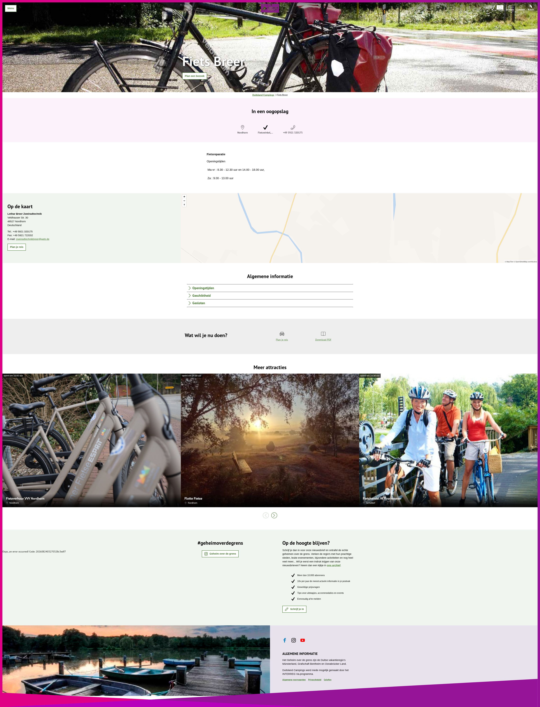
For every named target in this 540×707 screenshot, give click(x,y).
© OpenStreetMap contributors (525, 261)
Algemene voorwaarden (294, 679)
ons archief (333, 565)
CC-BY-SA (536, 441)
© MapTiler (509, 261)
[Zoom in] (184, 197)
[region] (359, 228)
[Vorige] (266, 515)
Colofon (327, 679)
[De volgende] (274, 515)
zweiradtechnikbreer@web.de (32, 239)
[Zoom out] (184, 201)
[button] (194, 76)
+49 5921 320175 (293, 132)
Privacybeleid (314, 679)
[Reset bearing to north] (184, 205)
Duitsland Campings (263, 95)
